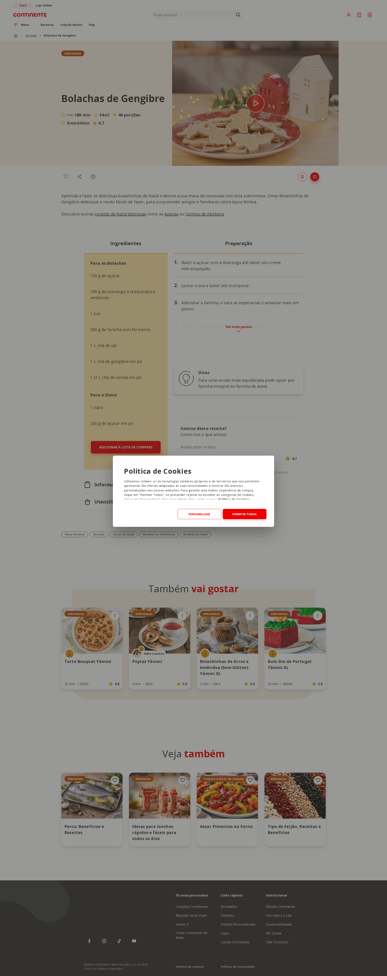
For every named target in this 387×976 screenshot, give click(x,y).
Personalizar (199, 514)
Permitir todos (244, 514)
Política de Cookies (233, 499)
